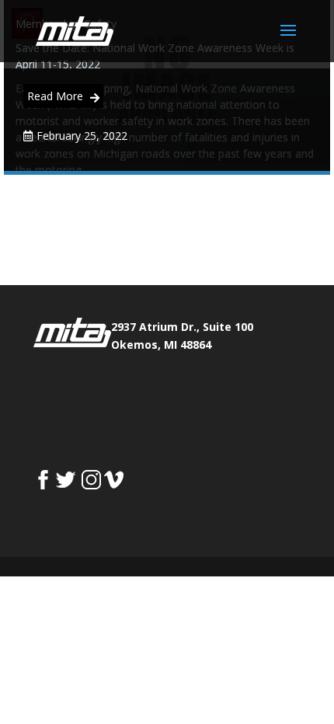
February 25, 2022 (82, 135)
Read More (56, 96)
